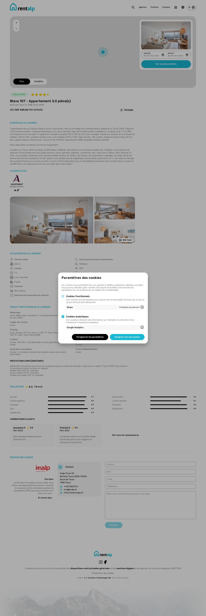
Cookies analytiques (77, 316)
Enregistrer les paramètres (90, 337)
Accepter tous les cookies (127, 337)
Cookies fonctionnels (78, 296)
